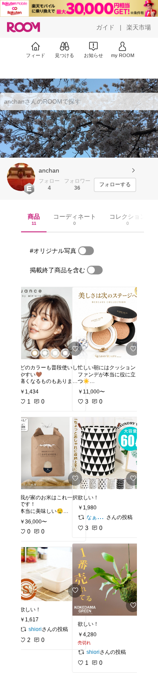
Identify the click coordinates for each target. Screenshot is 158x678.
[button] (21, 177)
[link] (50, 323)
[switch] (86, 250)
